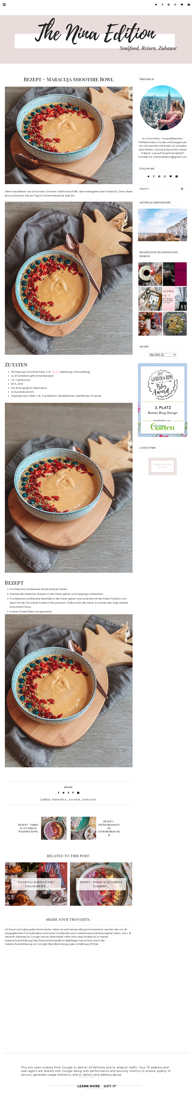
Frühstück (59, 799)
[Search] (182, 188)
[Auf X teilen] (63, 792)
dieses (55, 371)
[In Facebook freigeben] (58, 792)
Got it (110, 1086)
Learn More (88, 1086)
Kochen (74, 799)
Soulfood (89, 799)
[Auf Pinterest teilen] (73, 792)
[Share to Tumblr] (68, 792)
